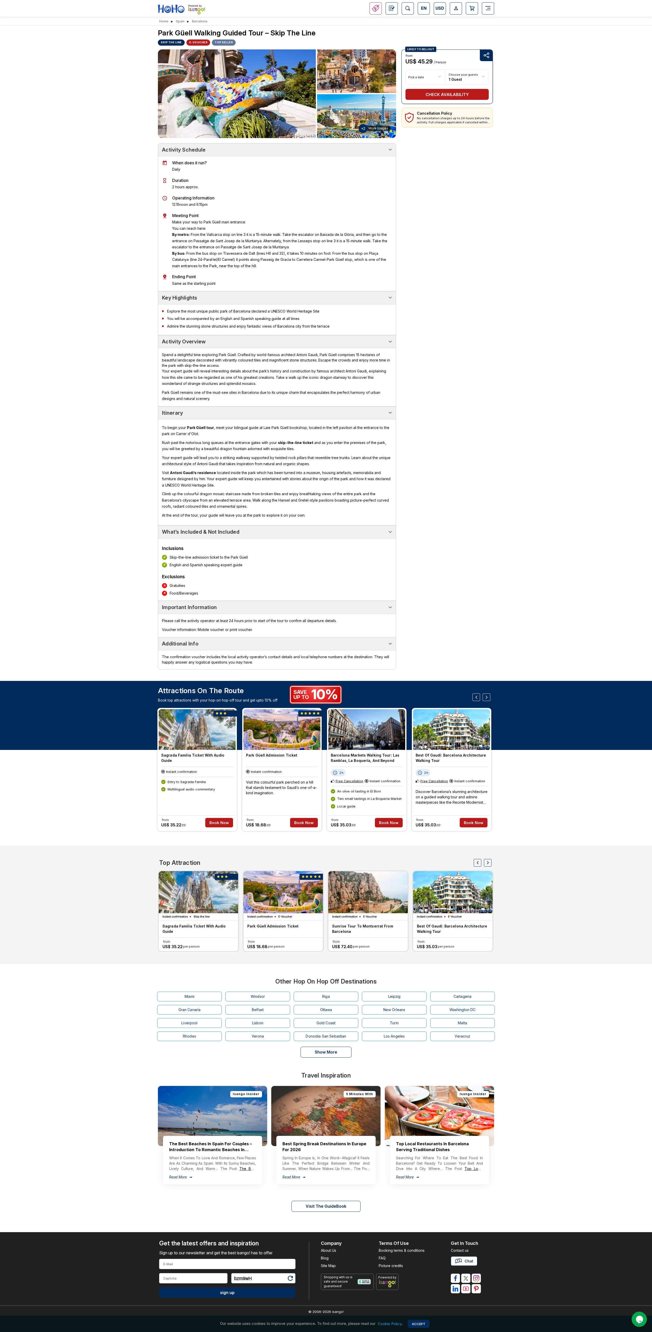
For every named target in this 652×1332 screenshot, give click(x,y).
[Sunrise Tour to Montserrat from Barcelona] (368, 892)
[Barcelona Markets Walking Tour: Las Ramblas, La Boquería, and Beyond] (366, 729)
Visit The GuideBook (326, 1206)
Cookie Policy (390, 1323)
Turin (394, 1023)
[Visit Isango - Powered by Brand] (196, 11)
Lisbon (257, 1023)
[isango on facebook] (455, 1278)
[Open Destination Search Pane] (408, 8)
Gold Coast (326, 1023)
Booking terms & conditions (402, 1250)
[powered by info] (387, 1283)
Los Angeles (394, 1036)
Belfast (258, 1009)
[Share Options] (486, 55)
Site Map (328, 1265)
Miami (189, 996)
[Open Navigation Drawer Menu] (488, 8)
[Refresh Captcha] (290, 1279)
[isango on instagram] (476, 1278)
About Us (328, 1250)
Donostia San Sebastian (326, 1036)
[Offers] (376, 8)
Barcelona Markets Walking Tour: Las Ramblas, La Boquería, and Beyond (365, 758)
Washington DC (463, 1009)
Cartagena (462, 996)
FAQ (382, 1258)
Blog (325, 1258)
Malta (462, 1023)
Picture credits (391, 1265)
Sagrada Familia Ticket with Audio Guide (192, 758)
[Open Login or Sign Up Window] (456, 8)
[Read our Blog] (392, 8)
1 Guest (455, 79)
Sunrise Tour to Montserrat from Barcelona (362, 929)
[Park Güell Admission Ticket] (281, 729)
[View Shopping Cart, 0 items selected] (472, 8)
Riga (326, 996)
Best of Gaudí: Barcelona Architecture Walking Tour (451, 758)
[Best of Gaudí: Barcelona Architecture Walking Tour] (451, 729)
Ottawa (326, 1009)
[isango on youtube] (465, 1288)
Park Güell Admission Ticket (271, 755)
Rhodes (189, 1036)
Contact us (460, 1250)
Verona (258, 1036)
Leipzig (394, 996)
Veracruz (462, 1036)
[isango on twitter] (465, 1278)
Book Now (219, 822)
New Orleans (394, 1009)
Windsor (258, 996)
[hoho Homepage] (171, 9)
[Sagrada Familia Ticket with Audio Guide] (197, 729)
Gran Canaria (190, 1009)
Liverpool (189, 1023)
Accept (418, 1324)
